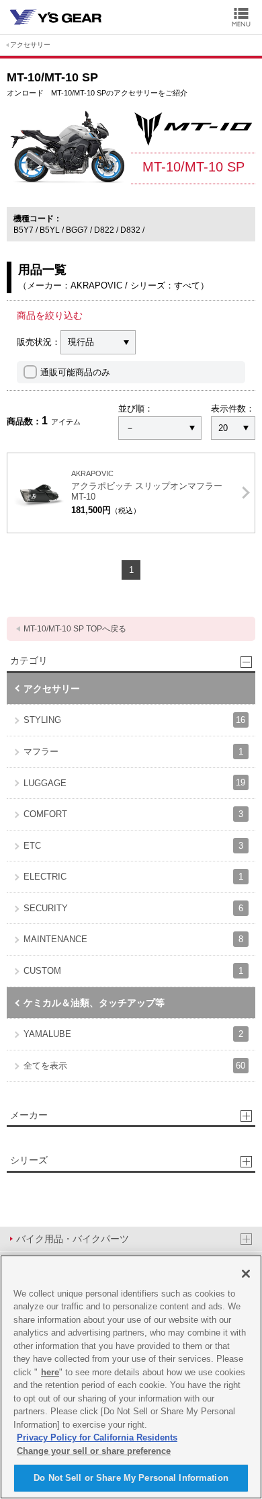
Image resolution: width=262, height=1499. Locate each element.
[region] (131, 1377)
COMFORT (133, 814)
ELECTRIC (133, 877)
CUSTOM (133, 971)
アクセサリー (30, 44)
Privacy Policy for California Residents (97, 1437)
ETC (133, 846)
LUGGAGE (134, 782)
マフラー (133, 751)
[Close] (246, 1274)
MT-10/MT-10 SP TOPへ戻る (75, 628)
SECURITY (133, 908)
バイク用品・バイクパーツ (72, 1238)
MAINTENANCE (133, 939)
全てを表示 (134, 1066)
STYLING (134, 720)
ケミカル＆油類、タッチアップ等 (94, 1002)
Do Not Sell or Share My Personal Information (131, 1478)
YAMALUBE (133, 1034)
